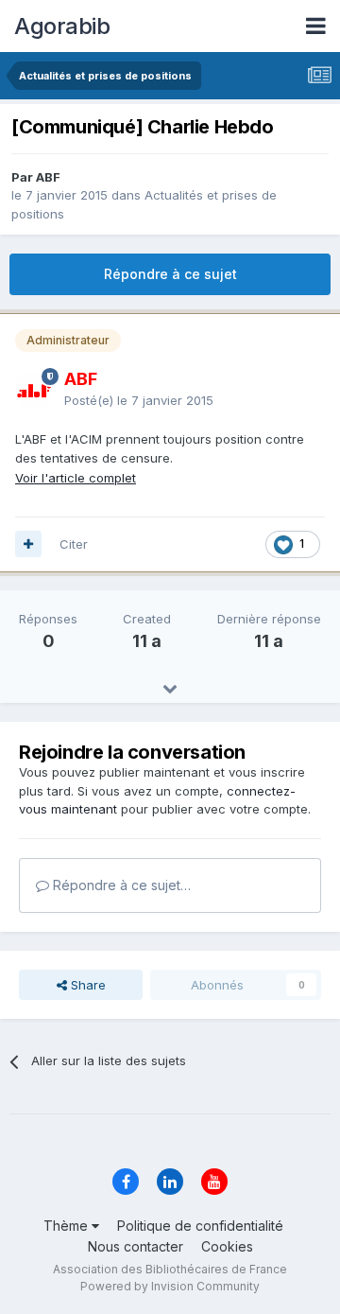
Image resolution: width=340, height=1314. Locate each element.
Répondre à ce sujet (170, 274)
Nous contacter (135, 1246)
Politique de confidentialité (200, 1226)
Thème (67, 1226)
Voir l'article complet (75, 477)
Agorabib (62, 26)
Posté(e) (138, 400)
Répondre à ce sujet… (120, 885)
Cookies (227, 1246)
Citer (74, 544)
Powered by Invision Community (170, 1286)
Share (86, 984)
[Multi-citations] (28, 544)
